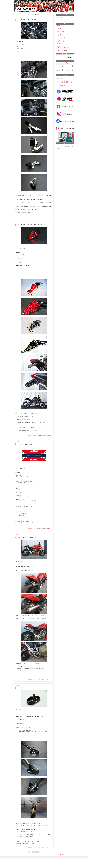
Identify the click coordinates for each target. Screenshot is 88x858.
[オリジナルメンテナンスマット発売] (34, 456)
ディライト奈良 (59, 19)
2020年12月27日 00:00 (38, 847)
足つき (57, 146)
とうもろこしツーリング (61, 79)
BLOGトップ (50, 435)
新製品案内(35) (59, 43)
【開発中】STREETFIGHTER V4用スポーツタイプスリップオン (30, 537)
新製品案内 (29, 435)
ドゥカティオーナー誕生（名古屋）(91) (63, 47)
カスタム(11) (59, 46)
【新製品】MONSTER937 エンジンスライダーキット (28, 19)
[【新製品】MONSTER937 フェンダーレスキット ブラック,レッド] (34, 235)
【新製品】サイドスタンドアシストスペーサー (27, 687)
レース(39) (58, 40)
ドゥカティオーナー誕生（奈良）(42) (63, 49)
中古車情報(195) (59, 35)
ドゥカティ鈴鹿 (59, 17)
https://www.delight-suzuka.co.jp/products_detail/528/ (25, 522)
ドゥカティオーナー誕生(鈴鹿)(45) (62, 50)
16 (57, 69)
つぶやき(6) (59, 28)
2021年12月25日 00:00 (38, 435)
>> (38, 14)
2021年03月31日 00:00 (38, 679)
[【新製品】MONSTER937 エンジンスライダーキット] (34, 30)
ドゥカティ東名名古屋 (60, 20)
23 (57, 70)
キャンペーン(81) (60, 32)
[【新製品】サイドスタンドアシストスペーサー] (34, 699)
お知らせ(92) (59, 34)
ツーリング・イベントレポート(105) (63, 38)
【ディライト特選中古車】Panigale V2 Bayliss (65, 76)
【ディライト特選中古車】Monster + (63, 81)
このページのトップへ (63, 854)
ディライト (33, 435)
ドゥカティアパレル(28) (61, 31)
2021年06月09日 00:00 (38, 528)
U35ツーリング (59, 78)
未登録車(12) (59, 25)
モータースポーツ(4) (60, 41)
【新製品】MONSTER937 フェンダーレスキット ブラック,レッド (31, 224)
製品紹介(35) (59, 44)
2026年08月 (66, 62)
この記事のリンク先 (45, 435)
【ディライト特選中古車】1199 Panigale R (64, 82)
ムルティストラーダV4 (62, 146)
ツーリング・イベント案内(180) (62, 37)
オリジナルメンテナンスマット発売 (24, 444)
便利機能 (66, 146)
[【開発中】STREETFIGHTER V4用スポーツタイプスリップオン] (34, 549)
